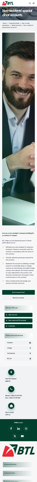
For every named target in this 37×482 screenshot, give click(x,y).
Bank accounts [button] (13, 315)
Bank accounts (17, 25)
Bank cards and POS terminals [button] (17, 320)
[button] (34, 3)
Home (5, 23)
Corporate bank (14, 23)
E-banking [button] (12, 326)
